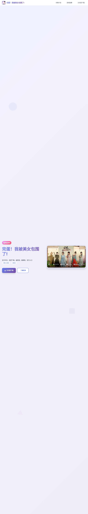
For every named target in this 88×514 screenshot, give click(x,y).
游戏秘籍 (69, 3)
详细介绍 (58, 3)
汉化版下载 (81, 3)
